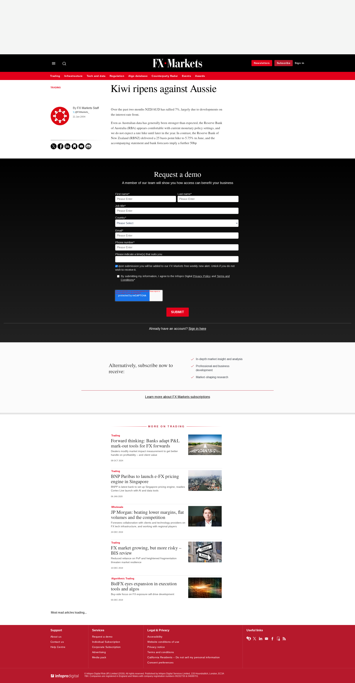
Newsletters (262, 63)
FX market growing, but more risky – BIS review (146, 550)
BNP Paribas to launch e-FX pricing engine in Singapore (145, 478)
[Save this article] (74, 146)
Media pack (99, 657)
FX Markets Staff (88, 108)
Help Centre (57, 646)
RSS (284, 638)
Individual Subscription (106, 641)
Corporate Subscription (106, 646)
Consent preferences (160, 662)
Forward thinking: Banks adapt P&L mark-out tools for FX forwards (145, 443)
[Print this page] (88, 146)
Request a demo (102, 636)
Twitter (254, 638)
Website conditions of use (163, 641)
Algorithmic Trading (122, 578)
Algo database (138, 76)
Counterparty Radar (165, 76)
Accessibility (154, 636)
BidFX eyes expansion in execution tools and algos (144, 586)
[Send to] (81, 146)
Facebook (272, 638)
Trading (55, 76)
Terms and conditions (160, 652)
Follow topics (248, 638)
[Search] (64, 64)
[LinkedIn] (67, 146)
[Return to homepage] (177, 67)
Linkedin (260, 638)
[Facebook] (60, 146)
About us (55, 636)
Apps (278, 638)
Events (186, 76)
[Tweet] (54, 146)
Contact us (57, 641)
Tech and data (96, 76)
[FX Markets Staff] (60, 116)
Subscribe (283, 63)
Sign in (299, 63)
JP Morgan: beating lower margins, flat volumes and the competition (147, 514)
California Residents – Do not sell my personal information (183, 657)
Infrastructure (73, 76)
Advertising (99, 652)
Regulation (117, 76)
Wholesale (117, 507)
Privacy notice (156, 646)
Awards (200, 76)
